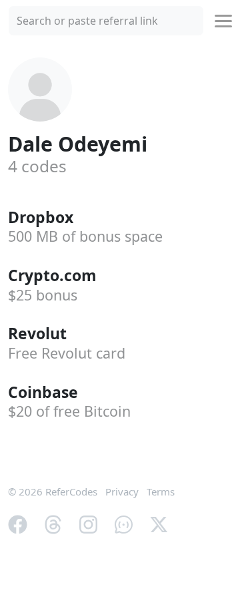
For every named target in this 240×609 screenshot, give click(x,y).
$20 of (69, 411)
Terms (161, 491)
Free (66, 353)
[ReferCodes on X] (159, 523)
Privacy (122, 491)
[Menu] (223, 21)
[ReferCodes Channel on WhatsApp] (123, 523)
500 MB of (85, 236)
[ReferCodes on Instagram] (88, 523)
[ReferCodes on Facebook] (17, 523)
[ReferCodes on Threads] (53, 523)
